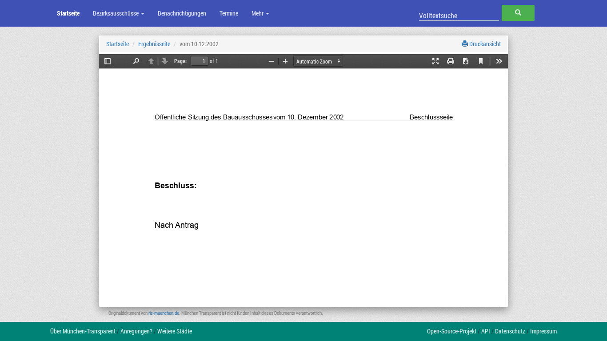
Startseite (68, 13)
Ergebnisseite (154, 44)
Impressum (543, 331)
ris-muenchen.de (163, 312)
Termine (229, 13)
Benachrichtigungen (182, 13)
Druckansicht (484, 44)
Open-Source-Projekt (451, 331)
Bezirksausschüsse (116, 13)
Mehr (258, 13)
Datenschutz (510, 331)
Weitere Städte (174, 331)
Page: (180, 60)
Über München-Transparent (83, 331)
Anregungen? (136, 331)
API (485, 331)
